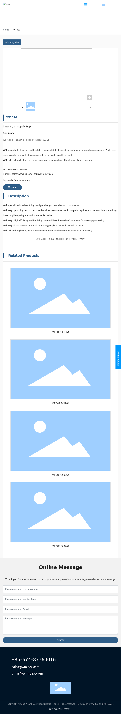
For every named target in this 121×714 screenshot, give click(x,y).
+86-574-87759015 (17, 169)
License (110, 704)
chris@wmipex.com (43, 174)
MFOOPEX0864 (60, 474)
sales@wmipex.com (22, 174)
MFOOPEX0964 (60, 403)
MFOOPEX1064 (60, 332)
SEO (104, 704)
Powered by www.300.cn (89, 704)
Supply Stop (24, 126)
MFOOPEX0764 (60, 546)
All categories (12, 42)
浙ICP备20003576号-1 (60, 708)
